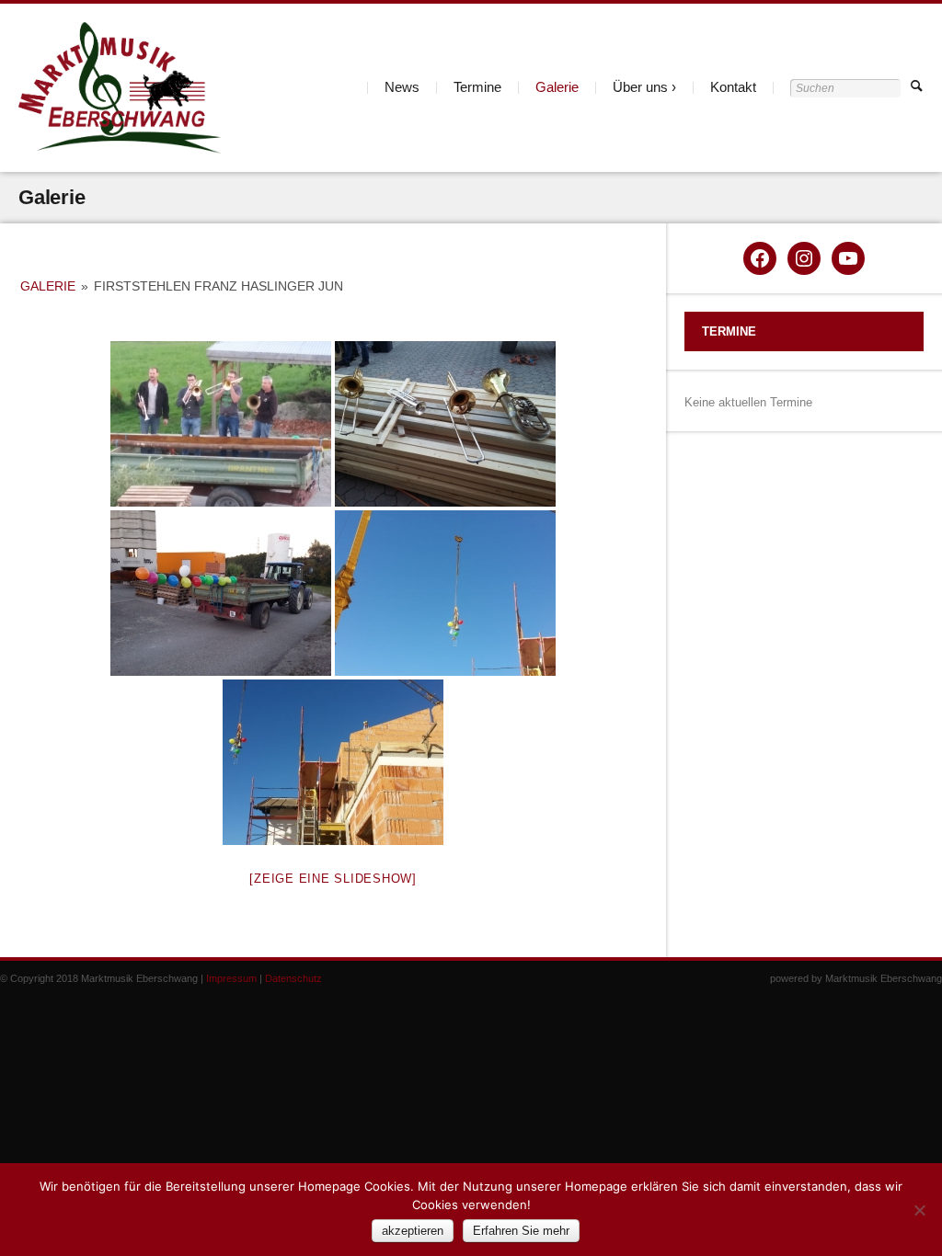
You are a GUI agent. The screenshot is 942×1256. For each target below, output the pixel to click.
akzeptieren (412, 1231)
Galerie (557, 87)
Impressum (231, 978)
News (402, 87)
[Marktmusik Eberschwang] (119, 88)
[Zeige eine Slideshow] (333, 878)
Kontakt (733, 87)
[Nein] (919, 1210)
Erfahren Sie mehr (521, 1231)
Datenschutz (293, 978)
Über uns (640, 87)
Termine (477, 87)
